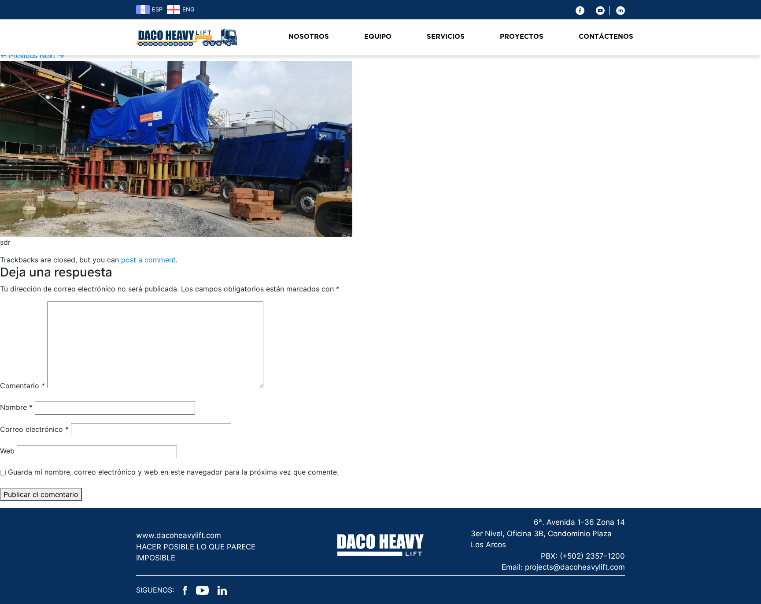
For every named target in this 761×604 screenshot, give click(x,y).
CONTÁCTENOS (606, 37)
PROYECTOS (521, 37)
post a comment (148, 259)
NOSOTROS (308, 37)
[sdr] (176, 148)
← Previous (18, 55)
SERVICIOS (446, 37)
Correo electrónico (34, 429)
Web (7, 450)
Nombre (16, 407)
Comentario (22, 385)
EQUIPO (378, 37)
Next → (52, 55)
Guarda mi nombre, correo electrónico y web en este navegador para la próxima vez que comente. (173, 472)
